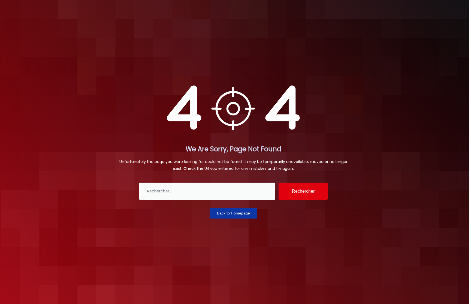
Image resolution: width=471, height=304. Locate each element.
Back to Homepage (233, 213)
